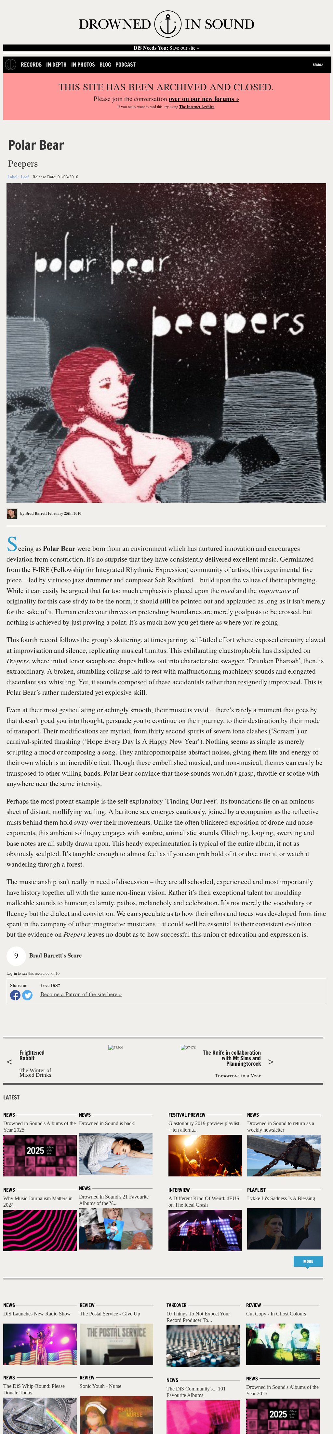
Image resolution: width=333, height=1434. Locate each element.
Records (31, 64)
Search (318, 64)
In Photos (83, 64)
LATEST (11, 1097)
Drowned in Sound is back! (107, 1123)
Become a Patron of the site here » (81, 994)
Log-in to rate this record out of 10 (33, 973)
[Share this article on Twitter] (27, 995)
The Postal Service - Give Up (110, 1313)
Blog (105, 64)
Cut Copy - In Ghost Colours (276, 1313)
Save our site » (166, 47)
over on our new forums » (204, 98)
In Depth (56, 64)
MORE (308, 1261)
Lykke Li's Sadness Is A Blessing (281, 1198)
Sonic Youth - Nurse (100, 1386)
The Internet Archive (196, 106)
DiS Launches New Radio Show (37, 1313)
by (33, 513)
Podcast (125, 64)
